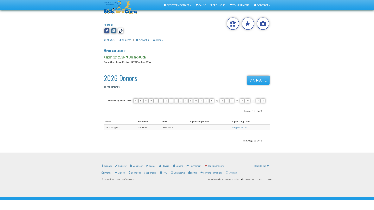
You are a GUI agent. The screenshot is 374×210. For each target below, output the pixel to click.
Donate (108, 165)
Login (194, 172)
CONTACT (262, 5)
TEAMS (110, 40)
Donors (179, 165)
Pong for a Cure (239, 127)
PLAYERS (126, 40)
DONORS (143, 40)
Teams (151, 165)
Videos (121, 172)
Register (122, 165)
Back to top (260, 165)
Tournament (195, 165)
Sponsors (151, 172)
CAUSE (202, 5)
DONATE (258, 80)
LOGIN (159, 40)
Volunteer (137, 165)
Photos (107, 172)
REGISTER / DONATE (178, 5)
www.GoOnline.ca (234, 179)
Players (165, 165)
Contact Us (179, 172)
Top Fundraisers (215, 165)
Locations (136, 172)
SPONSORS (219, 5)
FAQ (164, 172)
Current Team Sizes (212, 172)
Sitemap (232, 172)
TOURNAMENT (241, 5)
